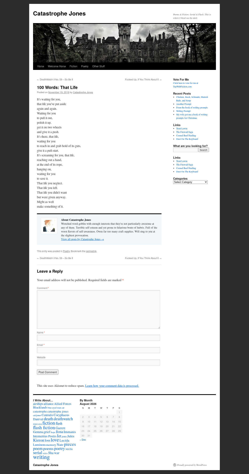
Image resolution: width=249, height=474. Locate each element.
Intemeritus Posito (44, 436)
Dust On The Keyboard (187, 138)
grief (47, 432)
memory (51, 445)
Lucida (64, 440)
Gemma (38, 432)
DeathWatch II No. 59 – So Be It (55, 79)
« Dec (83, 439)
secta (69, 448)
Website (41, 357)
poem (38, 448)
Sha (50, 452)
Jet (59, 435)
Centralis (47, 415)
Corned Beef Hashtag (186, 135)
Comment (43, 288)
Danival (38, 419)
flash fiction (44, 427)
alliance (48, 404)
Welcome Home (57, 66)
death (48, 418)
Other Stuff (98, 66)
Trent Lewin (181, 128)
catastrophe (40, 411)
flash (59, 423)
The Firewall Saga (184, 131)
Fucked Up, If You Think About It (143, 79)
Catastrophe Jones (59, 13)
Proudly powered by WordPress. (192, 464)
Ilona (59, 431)
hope (53, 432)
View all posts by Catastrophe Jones (82, 239)
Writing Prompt (183, 110)
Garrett (60, 428)
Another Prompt (183, 103)
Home (40, 66)
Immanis (70, 431)
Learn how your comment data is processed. (112, 386)
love (55, 440)
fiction (48, 422)
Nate (60, 444)
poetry (59, 448)
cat (63, 407)
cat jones (37, 415)
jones (64, 436)
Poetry (85, 66)
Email (41, 344)
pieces (70, 444)
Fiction (73, 66)
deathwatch (63, 418)
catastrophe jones (57, 411)
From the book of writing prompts (192, 107)
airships (38, 403)
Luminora (39, 445)
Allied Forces (62, 404)
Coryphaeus (61, 415)
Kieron (38, 440)
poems (48, 448)
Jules (70, 436)
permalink (91, 251)
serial (37, 452)
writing (41, 456)
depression (37, 424)
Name (41, 332)
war (56, 452)
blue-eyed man (54, 407)
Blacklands (40, 407)
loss (47, 440)
